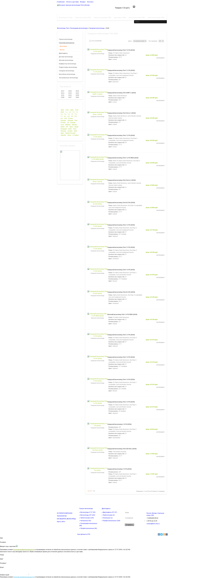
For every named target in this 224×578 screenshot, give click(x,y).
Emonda (70, 120)
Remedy (63, 131)
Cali (65, 118)
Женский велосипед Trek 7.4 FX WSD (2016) (122, 314)
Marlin (63, 127)
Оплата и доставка (72, 2)
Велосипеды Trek (63, 28)
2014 (62, 93)
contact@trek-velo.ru (153, 524)
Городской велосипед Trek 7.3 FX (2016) (121, 225)
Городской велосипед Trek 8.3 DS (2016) (121, 292)
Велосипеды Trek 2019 (65, 17)
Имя (1, 538)
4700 (67, 110)
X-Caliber (76, 135)
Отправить (129, 525)
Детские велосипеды (66, 57)
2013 (70, 93)
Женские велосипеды (66, 60)
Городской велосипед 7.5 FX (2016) (119, 469)
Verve (69, 135)
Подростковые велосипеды (68, 67)
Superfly (63, 135)
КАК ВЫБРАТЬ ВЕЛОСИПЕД (66, 519)
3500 (62, 112)
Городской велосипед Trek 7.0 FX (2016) (121, 50)
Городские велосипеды (96, 28)
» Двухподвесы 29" (109, 512)
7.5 (72, 114)
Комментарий (4, 575)
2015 (77, 91)
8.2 (69, 116)
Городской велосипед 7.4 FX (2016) (119, 424)
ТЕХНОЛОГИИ (62, 516)
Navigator (64, 129)
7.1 (77, 112)
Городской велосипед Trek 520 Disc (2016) (121, 449)
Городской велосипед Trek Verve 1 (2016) (121, 113)
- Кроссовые (63, 46)
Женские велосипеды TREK (156, 17)
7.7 (62, 116)
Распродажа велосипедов (79, 28)
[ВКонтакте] (159, 534)
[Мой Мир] (167, 534)
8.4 (76, 116)
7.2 (62, 114)
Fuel (76, 120)
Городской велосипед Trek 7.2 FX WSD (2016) (122, 158)
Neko (70, 129)
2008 (62, 97)
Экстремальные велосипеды (68, 78)
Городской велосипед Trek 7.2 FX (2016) (121, 135)
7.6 (76, 114)
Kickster (72, 122)
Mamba (74, 125)
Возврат (83, 2)
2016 (70, 91)
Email (2, 567)
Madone (68, 125)
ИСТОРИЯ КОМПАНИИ (64, 513)
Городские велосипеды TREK (102, 17)
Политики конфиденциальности (23, 549)
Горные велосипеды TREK (83, 17)
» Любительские (86, 518)
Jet (68, 122)
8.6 (62, 118)
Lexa (62, 125)
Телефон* (3, 563)
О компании (61, 2)
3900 (72, 110)
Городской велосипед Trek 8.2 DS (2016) (121, 202)
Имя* (1, 559)
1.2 (70, 112)
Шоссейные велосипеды (67, 74)
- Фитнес (62, 50)
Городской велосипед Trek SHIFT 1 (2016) (121, 93)
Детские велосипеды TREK (137, 17)
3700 (76, 110)
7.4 (69, 114)
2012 (77, 93)
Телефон (3, 542)
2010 (70, 95)
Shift (75, 131)
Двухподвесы (63, 53)
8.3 (72, 116)
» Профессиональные (88, 528)
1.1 (66, 112)
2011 (62, 95)
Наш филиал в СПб (83, 534)
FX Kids (63, 122)
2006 (77, 97)
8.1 (65, 116)
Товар (2, 555)
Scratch (70, 131)
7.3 (65, 114)
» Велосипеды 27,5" (87, 512)
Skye (62, 133)
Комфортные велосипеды (67, 64)
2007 (70, 97)
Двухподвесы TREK (120, 17)
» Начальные (85, 520)
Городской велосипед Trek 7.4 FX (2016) (121, 270)
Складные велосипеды (66, 71)
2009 (77, 95)
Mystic (77, 127)
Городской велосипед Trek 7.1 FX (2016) (121, 70)
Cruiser (70, 118)
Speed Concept (70, 133)
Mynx (71, 127)
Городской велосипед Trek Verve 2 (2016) (121, 180)
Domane (63, 120)
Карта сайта (61, 521)
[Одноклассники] (164, 534)
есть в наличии (96, 41)
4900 (62, 110)
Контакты (90, 2)
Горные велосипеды (65, 39)
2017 (62, 91)
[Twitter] (161, 534)
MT (67, 127)
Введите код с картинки (8, 546)
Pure (74, 129)
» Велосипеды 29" (87, 515)
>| (94, 491)
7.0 (73, 112)
